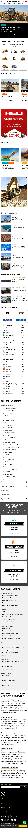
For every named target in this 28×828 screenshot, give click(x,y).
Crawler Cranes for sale (8, 622)
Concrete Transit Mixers (12, 447)
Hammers (7, 471)
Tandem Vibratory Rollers (12, 445)
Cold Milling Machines (11, 469)
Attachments (8, 418)
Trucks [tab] (25, 145)
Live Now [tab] (3, 76)
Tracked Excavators (10, 408)
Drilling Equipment (10, 476)
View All (14, 73)
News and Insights (7, 748)
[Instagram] (12, 820)
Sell (23, 3)
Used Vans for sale (7, 669)
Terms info (14, 826)
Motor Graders (9, 430)
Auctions (9, 3)
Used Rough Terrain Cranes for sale (12, 614)
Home (5, 3)
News (19, 3)
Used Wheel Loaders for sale (10, 595)
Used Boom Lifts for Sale (9, 636)
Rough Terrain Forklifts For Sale (11, 638)
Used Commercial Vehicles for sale (11, 661)
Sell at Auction (14, 533)
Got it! (23, 825)
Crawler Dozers (9, 420)
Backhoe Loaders (10, 432)
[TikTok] (15, 820)
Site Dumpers (9, 462)
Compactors (8, 428)
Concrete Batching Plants (12, 479)
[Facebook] (9, 820)
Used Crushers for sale (8, 603)
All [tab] (1, 145)
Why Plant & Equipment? (9, 767)
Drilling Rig (8, 435)
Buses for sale (6, 664)
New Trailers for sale (8, 655)
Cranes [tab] (12, 145)
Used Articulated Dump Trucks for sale (13, 647)
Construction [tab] (6, 145)
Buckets (7, 423)
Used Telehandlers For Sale (10, 633)
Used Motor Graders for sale (10, 605)
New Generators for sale (9, 600)
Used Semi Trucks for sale (9, 645)
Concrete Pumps (9, 459)
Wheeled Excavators (10, 437)
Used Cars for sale (7, 666)
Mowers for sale (6, 685)
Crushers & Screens (10, 449)
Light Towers (8, 452)
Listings (14, 3)
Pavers (7, 440)
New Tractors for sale (8, 680)
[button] (2, 16)
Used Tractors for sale (8, 675)
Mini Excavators (9, 410)
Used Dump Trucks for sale (10, 652)
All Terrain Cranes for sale (9, 612)
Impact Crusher (9, 457)
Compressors (9, 425)
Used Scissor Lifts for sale (9, 631)
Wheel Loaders (9, 413)
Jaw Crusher (8, 464)
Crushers (7, 454)
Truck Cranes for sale (8, 617)
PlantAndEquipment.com (9, 823)
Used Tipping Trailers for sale (10, 650)
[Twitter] (5, 820)
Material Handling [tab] (19, 145)
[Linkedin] (2, 820)
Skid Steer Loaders (10, 442)
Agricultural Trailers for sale (10, 683)
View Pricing (14, 556)
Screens (7, 467)
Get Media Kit (14, 580)
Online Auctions (6, 717)
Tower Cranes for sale (8, 619)
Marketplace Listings (8, 733)
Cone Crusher (9, 474)
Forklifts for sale (6, 628)
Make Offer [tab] (8, 76)
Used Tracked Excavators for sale (11, 598)
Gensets (7, 415)
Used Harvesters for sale (9, 678)
